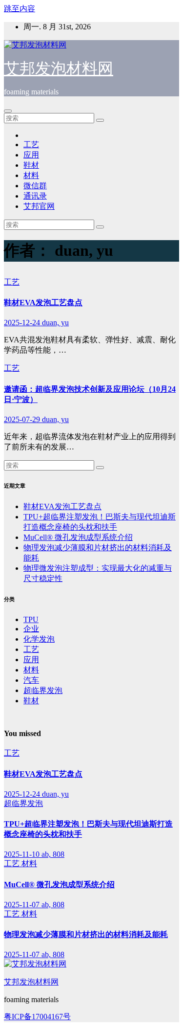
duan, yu (55, 322)
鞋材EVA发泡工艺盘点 (43, 302)
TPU (31, 619)
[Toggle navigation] (8, 111)
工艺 (31, 144)
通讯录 (35, 196)
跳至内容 (19, 8)
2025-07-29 (23, 419)
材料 (31, 175)
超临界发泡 (42, 690)
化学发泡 (39, 639)
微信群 (35, 185)
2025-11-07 (22, 904)
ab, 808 (52, 854)
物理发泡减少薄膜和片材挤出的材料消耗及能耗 (86, 934)
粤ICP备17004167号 (37, 1016)
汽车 (31, 680)
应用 (31, 155)
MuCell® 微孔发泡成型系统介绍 (78, 537)
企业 (31, 629)
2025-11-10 (22, 854)
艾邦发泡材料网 (58, 68)
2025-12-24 (23, 322)
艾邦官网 (39, 206)
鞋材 (31, 165)
